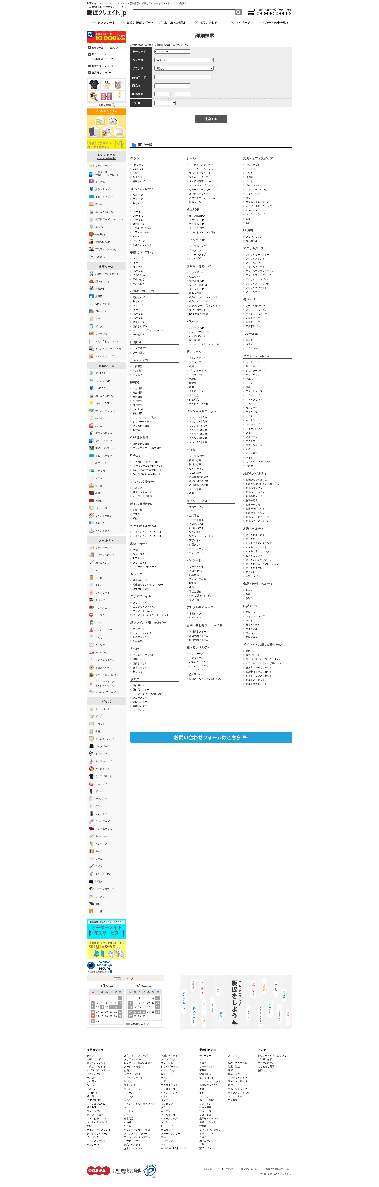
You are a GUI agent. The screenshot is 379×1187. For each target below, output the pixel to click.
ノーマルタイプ (197, 246)
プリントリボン (197, 370)
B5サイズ (138, 211)
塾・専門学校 (206, 1078)
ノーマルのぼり (197, 456)
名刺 (135, 550)
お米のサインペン (255, 496)
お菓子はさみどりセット (259, 671)
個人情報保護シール (200, 181)
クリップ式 (195, 258)
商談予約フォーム (198, 639)
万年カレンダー (141, 588)
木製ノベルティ (253, 528)
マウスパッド (253, 164)
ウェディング (206, 1066)
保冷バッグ (252, 378)
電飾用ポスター (141, 706)
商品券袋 (137, 641)
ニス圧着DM (139, 348)
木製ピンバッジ (254, 576)
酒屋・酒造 (234, 1066)
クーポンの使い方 (267, 1063)
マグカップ (252, 412)
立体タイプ (195, 250)
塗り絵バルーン (197, 340)
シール (191, 158)
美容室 (202, 1063)
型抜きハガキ (140, 326)
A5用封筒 (138, 405)
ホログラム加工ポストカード (148, 330)
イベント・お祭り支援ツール (262, 644)
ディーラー (205, 1055)
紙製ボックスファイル (257, 202)
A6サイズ (138, 203)
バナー (192, 511)
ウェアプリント (254, 399)
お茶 (201, 1144)
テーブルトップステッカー (203, 185)
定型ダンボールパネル (201, 536)
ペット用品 (205, 1107)
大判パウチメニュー (200, 358)
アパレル (232, 1055)
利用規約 (230, 1169)
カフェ (231, 1059)
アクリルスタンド (255, 258)
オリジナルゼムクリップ (259, 206)
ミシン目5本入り (198, 430)
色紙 (248, 218)
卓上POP (193, 209)
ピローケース (196, 570)
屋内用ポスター (141, 685)
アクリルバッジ (254, 262)
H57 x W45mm (141, 232)
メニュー (128, 1107)
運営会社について (212, 1169)
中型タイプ (195, 617)
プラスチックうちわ (143, 655)
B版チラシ (138, 169)
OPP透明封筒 (139, 437)
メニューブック (197, 362)
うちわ (134, 648)
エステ (202, 1089)
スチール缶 (250, 333)
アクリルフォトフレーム (259, 275)
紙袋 (191, 366)
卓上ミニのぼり (197, 228)
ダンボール (252, 240)
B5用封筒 (138, 409)
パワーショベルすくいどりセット (263, 663)
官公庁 (202, 1126)
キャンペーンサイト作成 (137, 1129)
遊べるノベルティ (198, 647)
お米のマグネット (255, 508)
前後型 (136, 514)
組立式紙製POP (197, 215)
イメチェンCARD (96, 1103)
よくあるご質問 (266, 1066)
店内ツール (194, 351)
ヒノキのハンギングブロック (261, 559)
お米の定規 (252, 500)
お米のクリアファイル (257, 521)
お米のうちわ (140, 667)
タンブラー (252, 407)
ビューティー (168, 1126)
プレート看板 (196, 519)
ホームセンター (207, 1140)
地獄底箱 (194, 575)
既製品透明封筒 (141, 443)
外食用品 (194, 399)
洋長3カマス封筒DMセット (147, 461)
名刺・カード (139, 543)
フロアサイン (196, 507)
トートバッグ (253, 362)
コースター (130, 1111)
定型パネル (195, 532)
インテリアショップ (238, 1078)
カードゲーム (196, 670)
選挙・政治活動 (207, 1122)
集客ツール (106, 266)
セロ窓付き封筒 (141, 425)
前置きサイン (196, 544)
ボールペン (252, 169)
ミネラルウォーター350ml (147, 536)
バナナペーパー (132, 1140)
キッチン (250, 420)
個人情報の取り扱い (250, 1169)
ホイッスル (252, 628)
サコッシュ (252, 366)
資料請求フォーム (198, 631)
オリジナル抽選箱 (142, 496)
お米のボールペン (255, 492)
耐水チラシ (139, 177)
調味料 (249, 598)
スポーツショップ (237, 1089)
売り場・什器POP (199, 266)
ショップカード (141, 554)
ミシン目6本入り (198, 434)
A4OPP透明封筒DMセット (147, 474)
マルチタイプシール (200, 173)
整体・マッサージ (237, 1081)
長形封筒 (137, 396)
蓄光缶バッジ (253, 322)
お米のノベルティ (255, 473)
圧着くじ (137, 488)
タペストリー (196, 489)
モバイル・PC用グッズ (258, 461)
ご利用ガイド (265, 1059)
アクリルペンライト (256, 287)
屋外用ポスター (141, 689)
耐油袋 (192, 383)
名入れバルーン (197, 336)
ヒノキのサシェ (254, 555)
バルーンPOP (196, 327)
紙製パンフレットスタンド (203, 297)
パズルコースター (198, 662)
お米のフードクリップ (257, 517)
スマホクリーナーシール (202, 198)
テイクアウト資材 (198, 403)
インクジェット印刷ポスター (148, 693)
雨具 (248, 449)
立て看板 (194, 515)
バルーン (193, 321)
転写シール (195, 202)
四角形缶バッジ (254, 326)
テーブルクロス (197, 548)
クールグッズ (253, 424)
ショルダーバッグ (255, 370)
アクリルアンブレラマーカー (261, 271)
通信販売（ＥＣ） (208, 1085)
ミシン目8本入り (198, 442)
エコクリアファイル (143, 606)
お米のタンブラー (255, 488)
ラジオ (249, 620)
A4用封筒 (138, 401)
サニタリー (252, 441)
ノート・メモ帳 (132, 1066)
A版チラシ (138, 164)
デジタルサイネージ (200, 607)
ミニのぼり (195, 472)
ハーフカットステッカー (202, 169)
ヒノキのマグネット (256, 547)
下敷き (249, 173)
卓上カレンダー (141, 580)
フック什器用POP (198, 285)
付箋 (248, 198)
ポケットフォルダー (143, 633)
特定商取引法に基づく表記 (277, 1169)
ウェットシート (254, 193)
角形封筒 (137, 392)
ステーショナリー (255, 445)
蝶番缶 (249, 344)
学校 (201, 1092)
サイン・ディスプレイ (201, 501)
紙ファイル (139, 628)
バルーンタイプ (197, 254)
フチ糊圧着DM (140, 352)
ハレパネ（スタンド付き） (203, 232)
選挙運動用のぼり (198, 477)
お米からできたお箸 (256, 479)
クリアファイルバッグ (145, 610)
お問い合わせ (265, 1070)
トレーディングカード (145, 566)
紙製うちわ (139, 659)
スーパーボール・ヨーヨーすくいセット (267, 659)
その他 (249, 465)
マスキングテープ (198, 177)
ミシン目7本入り (198, 438)
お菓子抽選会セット (256, 684)
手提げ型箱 (195, 591)
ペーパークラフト (198, 666)
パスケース (252, 210)
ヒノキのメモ (253, 539)
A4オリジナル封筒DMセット (148, 465)
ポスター (136, 679)
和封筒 (136, 430)
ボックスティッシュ (256, 189)
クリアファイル (140, 596)
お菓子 (249, 590)
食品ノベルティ (132, 1144)
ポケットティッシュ (256, 185)
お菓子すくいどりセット (259, 675)
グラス (249, 416)
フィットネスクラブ (210, 1129)
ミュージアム (235, 1096)
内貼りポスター (141, 702)
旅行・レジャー (207, 1111)
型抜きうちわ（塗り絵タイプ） (205, 678)
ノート (249, 181)
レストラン (205, 1103)
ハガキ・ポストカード (145, 291)
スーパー (204, 1059)
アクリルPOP (196, 224)
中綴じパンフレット (143, 252)
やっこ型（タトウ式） (201, 595)
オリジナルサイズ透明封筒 (147, 448)
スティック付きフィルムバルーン (207, 344)
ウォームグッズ (254, 428)
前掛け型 (137, 510)
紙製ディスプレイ (198, 301)
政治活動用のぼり (198, 485)
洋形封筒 (137, 388)
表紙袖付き (139, 279)
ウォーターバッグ (255, 616)
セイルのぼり (196, 468)
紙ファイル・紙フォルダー (148, 622)
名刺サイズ (139, 224)
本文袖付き (139, 283)
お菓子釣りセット (255, 680)
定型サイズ (139, 297)
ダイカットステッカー (201, 164)
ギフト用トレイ (197, 599)
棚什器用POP (196, 280)
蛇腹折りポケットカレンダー (148, 584)
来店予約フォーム (198, 635)
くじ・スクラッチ (142, 481)
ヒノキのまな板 (254, 568)
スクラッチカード (142, 492)
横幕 (191, 493)
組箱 (191, 587)
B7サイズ (138, 220)
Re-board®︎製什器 (198, 314)
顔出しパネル (196, 528)
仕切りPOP (195, 276)
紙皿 (191, 387)
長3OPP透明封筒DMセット (147, 470)
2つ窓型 (137, 370)
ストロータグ (196, 391)
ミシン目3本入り (198, 421)
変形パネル (195, 540)
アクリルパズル (197, 657)
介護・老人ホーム (237, 1063)
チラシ (134, 158)
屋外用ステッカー (198, 193)
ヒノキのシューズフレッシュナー (263, 564)
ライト (249, 457)
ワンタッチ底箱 (197, 579)
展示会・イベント (208, 1118)
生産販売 (232, 1100)
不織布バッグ (196, 374)
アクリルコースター (256, 267)
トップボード (196, 272)
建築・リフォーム (237, 1074)
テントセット (196, 552)
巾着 (248, 387)
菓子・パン (205, 1148)
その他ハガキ (140, 334)
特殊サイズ (139, 181)
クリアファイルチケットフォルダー (152, 615)
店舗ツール (106, 366)
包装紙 (192, 378)
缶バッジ (249, 299)
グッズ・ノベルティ (256, 356)
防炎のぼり (195, 464)
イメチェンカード (142, 360)
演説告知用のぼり (198, 481)
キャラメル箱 (196, 566)
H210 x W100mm (142, 228)
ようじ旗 (194, 395)
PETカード (138, 558)
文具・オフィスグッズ (258, 158)
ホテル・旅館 (206, 1100)
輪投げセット (253, 655)
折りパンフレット (142, 188)
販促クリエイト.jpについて (272, 1055)
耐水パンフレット (142, 244)
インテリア (252, 453)
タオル (249, 432)
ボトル (249, 403)
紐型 (135, 518)
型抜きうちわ (140, 663)
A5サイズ (138, 199)
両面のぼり (195, 460)
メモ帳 (249, 177)
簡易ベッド (252, 633)
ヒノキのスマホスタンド (259, 543)
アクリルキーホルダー (257, 254)
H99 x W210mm (141, 236)
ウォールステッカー (200, 189)
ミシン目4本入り (198, 425)
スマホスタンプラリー (136, 1133)
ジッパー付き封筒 (142, 421)
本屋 (230, 1085)
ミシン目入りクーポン (201, 411)
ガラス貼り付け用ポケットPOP (206, 305)
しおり (249, 222)
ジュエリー (205, 1096)
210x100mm (139, 275)
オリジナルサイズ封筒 (145, 417)
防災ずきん (252, 637)
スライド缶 (252, 348)
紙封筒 (134, 382)
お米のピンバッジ (255, 512)
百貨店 (202, 1137)
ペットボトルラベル (143, 525)
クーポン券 (93, 1137)
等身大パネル (196, 523)
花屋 (230, 1070)
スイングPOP (196, 240)
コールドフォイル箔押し (137, 1137)
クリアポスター (141, 710)
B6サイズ (138, 215)
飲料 (248, 594)
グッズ (106, 701)
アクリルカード (254, 291)
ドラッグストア (207, 1133)
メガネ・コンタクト (210, 1081)
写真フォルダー (141, 637)
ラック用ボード (197, 309)
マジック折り (140, 240)
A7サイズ (138, 207)
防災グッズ (250, 606)
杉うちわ (137, 671)
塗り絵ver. (138, 374)
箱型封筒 (137, 413)
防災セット (252, 612)
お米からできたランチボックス (262, 483)
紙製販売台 (195, 293)
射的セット (252, 651)
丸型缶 (249, 340)
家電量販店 (205, 1074)
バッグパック (253, 374)
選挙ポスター (140, 697)
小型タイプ (195, 613)
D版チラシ (138, 173)
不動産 (202, 1070)
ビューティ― (253, 436)
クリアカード (140, 562)
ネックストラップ (255, 214)
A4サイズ (138, 195)
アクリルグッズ (253, 248)
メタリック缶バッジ (256, 309)
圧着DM (135, 342)
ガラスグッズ (253, 395)
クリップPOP (196, 289)
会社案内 (91, 1081)
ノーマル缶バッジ (255, 305)
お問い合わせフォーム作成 (204, 625)
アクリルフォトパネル (257, 279)
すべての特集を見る (106, 158)
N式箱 (192, 583)
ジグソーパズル (197, 653)
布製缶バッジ (253, 318)
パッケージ (194, 560)
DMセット (137, 455)
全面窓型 (137, 366)
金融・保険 (205, 1115)
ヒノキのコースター (256, 535)
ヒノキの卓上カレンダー (259, 551)
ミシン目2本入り (198, 417)
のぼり (191, 449)
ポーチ (249, 383)
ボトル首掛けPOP (142, 503)
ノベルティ (106, 540)
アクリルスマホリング (257, 283)
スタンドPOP (196, 220)
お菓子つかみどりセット (259, 667)
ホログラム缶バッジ (256, 314)
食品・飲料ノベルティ (258, 583)
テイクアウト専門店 (238, 1092)
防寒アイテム (253, 624)
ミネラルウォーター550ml (147, 532)
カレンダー (137, 574)
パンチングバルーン (200, 331)
